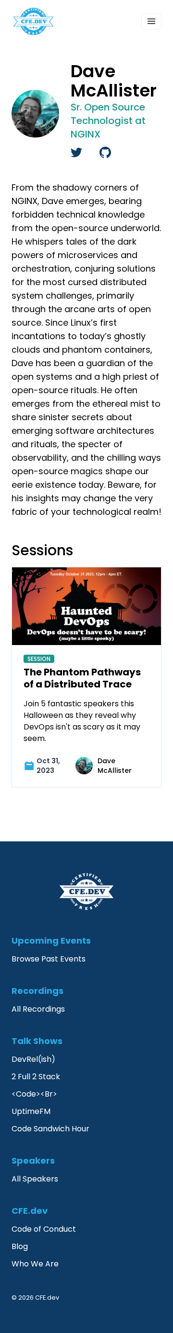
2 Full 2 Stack (36, 1076)
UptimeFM (31, 1111)
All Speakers (35, 1178)
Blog (20, 1246)
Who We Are (35, 1263)
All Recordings (38, 1009)
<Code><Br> (34, 1093)
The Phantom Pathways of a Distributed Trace (82, 678)
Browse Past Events (49, 958)
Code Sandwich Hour (50, 1128)
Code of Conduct (44, 1229)
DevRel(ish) (33, 1059)
